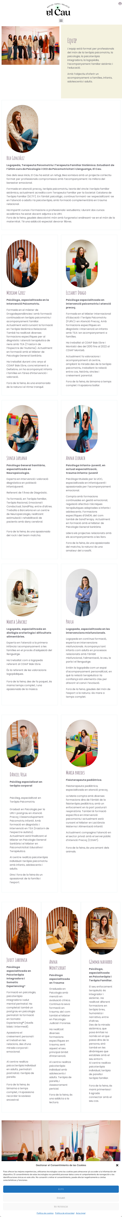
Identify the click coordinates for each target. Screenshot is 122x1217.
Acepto (61, 1189)
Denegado (61, 1197)
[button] (117, 1165)
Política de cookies (45, 1213)
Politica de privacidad (64, 1213)
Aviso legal (80, 1213)
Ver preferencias (61, 1206)
